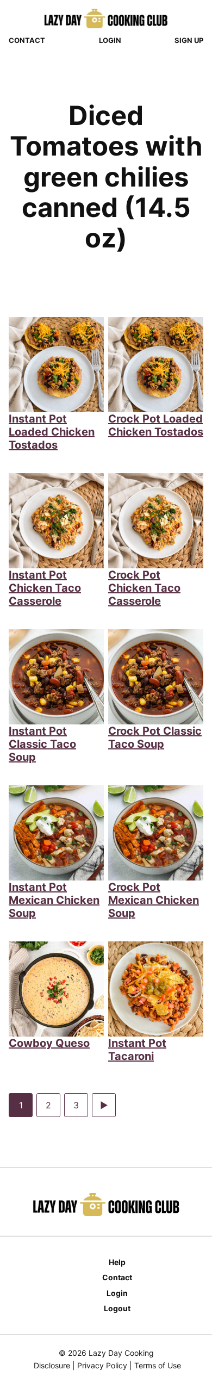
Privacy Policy (102, 1365)
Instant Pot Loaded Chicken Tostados (52, 431)
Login (110, 40)
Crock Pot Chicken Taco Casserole (144, 587)
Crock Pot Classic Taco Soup (155, 737)
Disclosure (52, 1365)
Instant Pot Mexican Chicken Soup (54, 900)
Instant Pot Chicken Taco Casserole (45, 587)
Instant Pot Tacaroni (137, 1050)
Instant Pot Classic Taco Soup (42, 744)
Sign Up (188, 40)
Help (117, 1262)
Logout (117, 1308)
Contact (27, 40)
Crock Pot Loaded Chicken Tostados (155, 425)
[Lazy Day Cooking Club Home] (106, 18)
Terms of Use (157, 1365)
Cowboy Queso (49, 1043)
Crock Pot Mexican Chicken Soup (153, 900)
